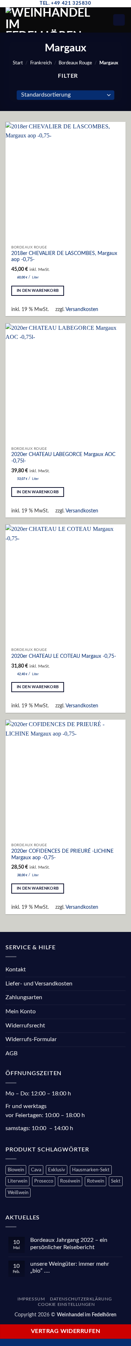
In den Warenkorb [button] (38, 291)
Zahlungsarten (23, 997)
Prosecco (43, 1181)
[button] (108, 20)
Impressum (31, 1299)
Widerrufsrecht (25, 1025)
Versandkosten (82, 309)
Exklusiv (56, 1170)
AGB (11, 1053)
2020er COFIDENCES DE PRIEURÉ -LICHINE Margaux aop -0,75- (62, 854)
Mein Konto (20, 1011)
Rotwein (95, 1181)
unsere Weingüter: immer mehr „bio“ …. (69, 1267)
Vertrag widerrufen (65, 1331)
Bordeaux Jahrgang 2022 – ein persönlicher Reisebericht (68, 1243)
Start (18, 63)
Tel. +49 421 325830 (65, 3)
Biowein (16, 1170)
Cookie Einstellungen (66, 1304)
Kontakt (15, 969)
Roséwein (70, 1181)
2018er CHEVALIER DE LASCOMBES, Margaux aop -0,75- (64, 257)
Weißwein (18, 1192)
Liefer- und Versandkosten (38, 984)
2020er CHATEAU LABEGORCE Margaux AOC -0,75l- (63, 458)
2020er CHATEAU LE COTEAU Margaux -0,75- (63, 656)
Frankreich (41, 63)
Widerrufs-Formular (31, 1039)
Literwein (17, 1181)
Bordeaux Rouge (75, 63)
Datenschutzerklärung (81, 1299)
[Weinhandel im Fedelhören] (52, 20)
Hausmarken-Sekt (91, 1170)
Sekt (115, 1181)
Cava (36, 1170)
